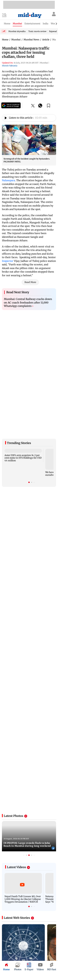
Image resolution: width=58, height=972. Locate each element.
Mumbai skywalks (17, 31)
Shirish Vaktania (9, 65)
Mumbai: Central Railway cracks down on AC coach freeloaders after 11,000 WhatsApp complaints (28, 302)
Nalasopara (8, 180)
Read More (30, 282)
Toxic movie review (37, 31)
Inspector (8, 260)
